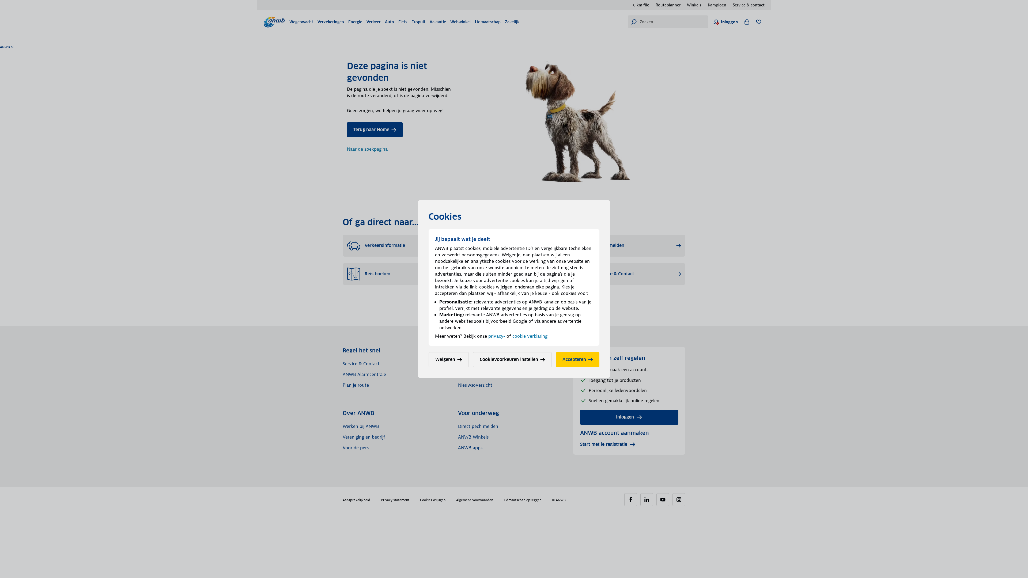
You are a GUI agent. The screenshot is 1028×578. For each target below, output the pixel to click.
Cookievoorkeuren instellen (509, 359)
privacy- (496, 336)
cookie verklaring (529, 336)
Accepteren (574, 359)
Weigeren (445, 359)
